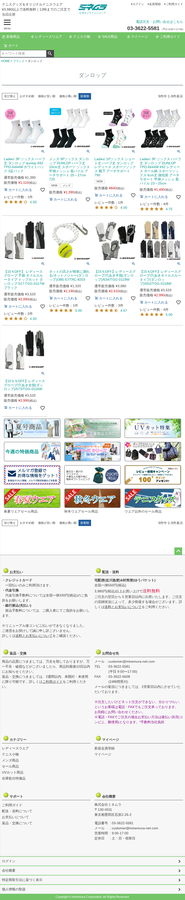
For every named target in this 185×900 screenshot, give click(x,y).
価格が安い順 (46, 96)
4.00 (33, 202)
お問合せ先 (110, 653)
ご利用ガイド (174, 4)
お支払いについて (15, 817)
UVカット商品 (12, 772)
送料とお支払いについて (34, 636)
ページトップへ (178, 551)
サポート (17, 796)
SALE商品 (109, 36)
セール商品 (10, 766)
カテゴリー (17, 740)
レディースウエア (48, 36)
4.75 (169, 209)
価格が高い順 (68, 96)
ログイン (138, 4)
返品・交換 (17, 653)
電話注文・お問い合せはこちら (159, 22)
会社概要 (110, 796)
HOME (5, 61)
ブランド (19, 61)
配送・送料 (110, 572)
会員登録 (155, 4)
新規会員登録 (104, 748)
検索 (50, 53)
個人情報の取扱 (14, 889)
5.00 (78, 310)
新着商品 (13, 36)
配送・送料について (17, 811)
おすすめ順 (27, 96)
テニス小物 (81, 36)
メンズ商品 (10, 760)
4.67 (123, 310)
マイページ (139, 36)
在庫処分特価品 (14, 778)
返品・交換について (17, 823)
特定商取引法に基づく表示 (22, 880)
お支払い (17, 572)
